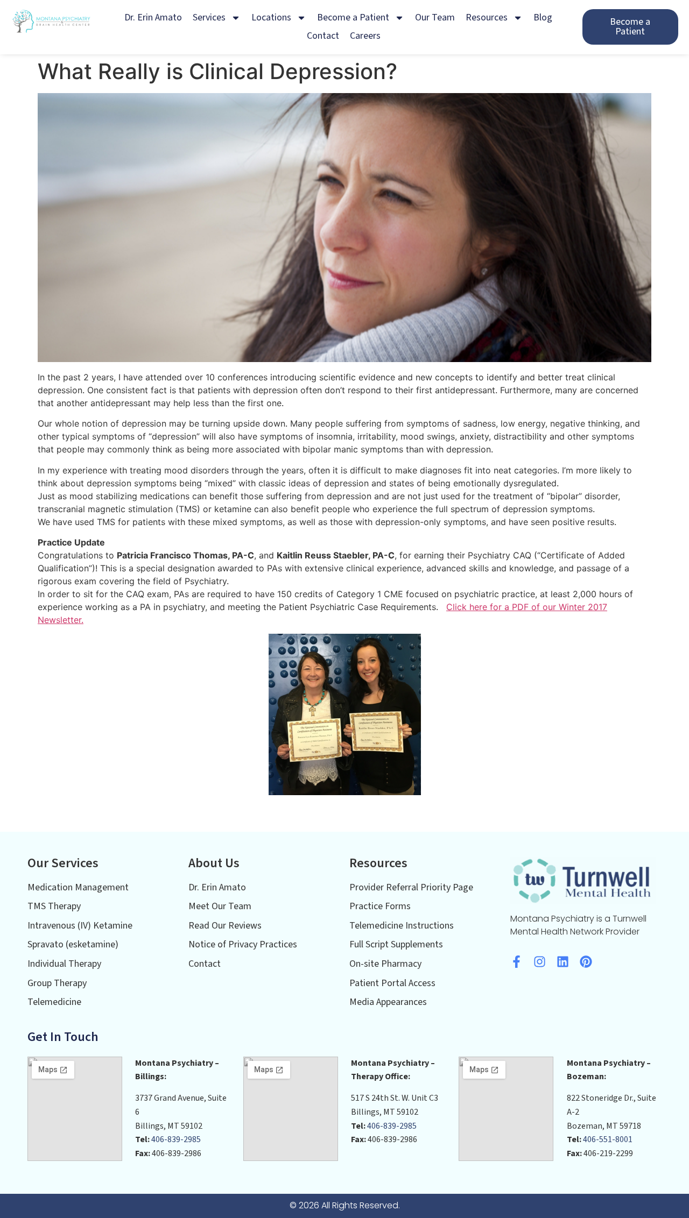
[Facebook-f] (516, 961)
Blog (542, 17)
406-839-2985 (176, 1139)
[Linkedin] (563, 961)
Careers (365, 36)
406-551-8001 (607, 1139)
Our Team (435, 17)
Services (209, 17)
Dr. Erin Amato (153, 17)
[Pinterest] (586, 961)
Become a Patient (353, 17)
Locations (271, 17)
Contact (323, 36)
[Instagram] (539, 961)
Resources (487, 17)
